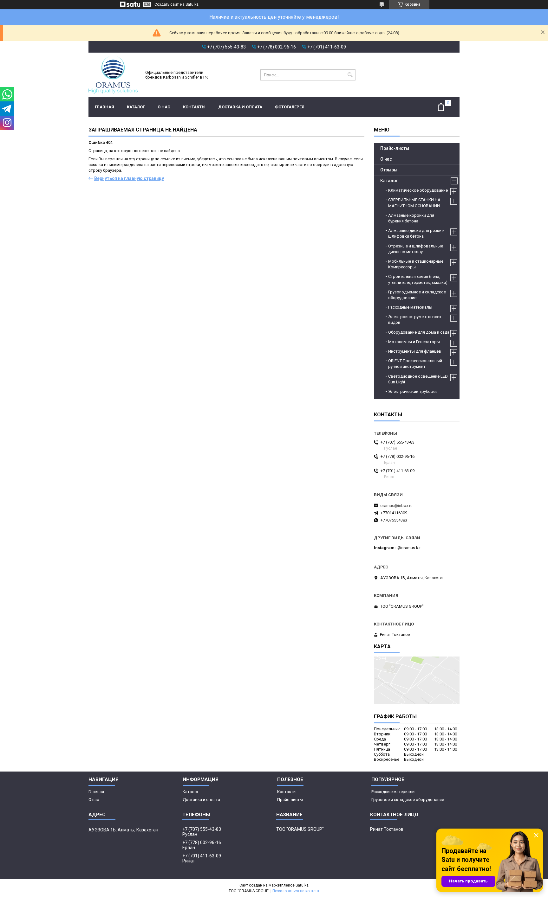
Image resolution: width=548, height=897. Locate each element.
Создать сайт (166, 4)
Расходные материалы (410, 307)
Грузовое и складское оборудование (407, 799)
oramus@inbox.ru (396, 505)
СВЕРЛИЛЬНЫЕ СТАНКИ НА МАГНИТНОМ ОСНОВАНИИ (414, 202)
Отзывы (388, 169)
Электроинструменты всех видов (414, 319)
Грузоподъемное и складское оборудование (417, 295)
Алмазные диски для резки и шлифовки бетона (416, 233)
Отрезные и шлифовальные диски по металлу (415, 249)
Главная (104, 107)
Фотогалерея (289, 107)
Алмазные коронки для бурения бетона (411, 218)
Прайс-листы (394, 148)
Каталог (136, 107)
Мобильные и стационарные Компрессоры (415, 264)
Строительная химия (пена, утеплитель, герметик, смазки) (417, 279)
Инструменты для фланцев (414, 351)
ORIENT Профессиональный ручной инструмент (415, 363)
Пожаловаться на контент (295, 891)
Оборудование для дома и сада (418, 332)
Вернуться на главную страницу (129, 178)
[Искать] (350, 74)
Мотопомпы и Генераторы (414, 341)
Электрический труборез (413, 391)
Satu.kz (302, 885)
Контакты (194, 107)
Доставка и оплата (240, 107)
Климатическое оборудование (418, 190)
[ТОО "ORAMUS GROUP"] (113, 75)
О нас (164, 107)
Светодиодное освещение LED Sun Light (418, 379)
